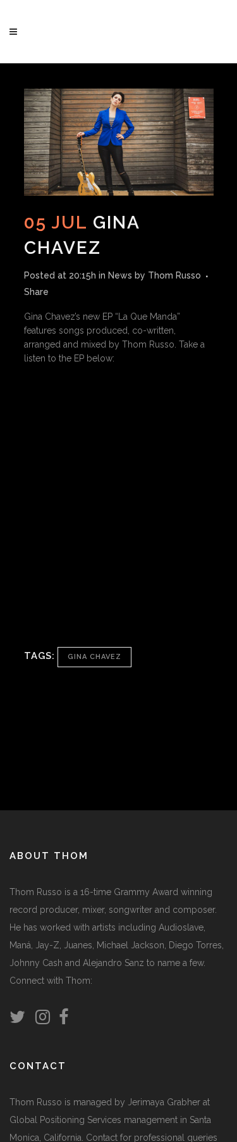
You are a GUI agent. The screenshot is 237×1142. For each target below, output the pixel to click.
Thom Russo (174, 275)
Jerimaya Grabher (164, 1102)
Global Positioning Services (65, 1120)
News (120, 275)
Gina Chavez (94, 657)
